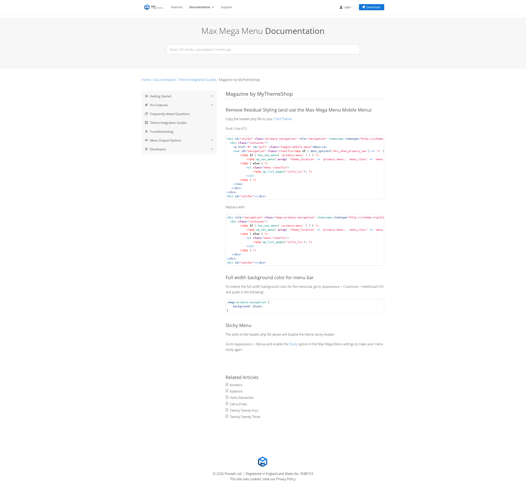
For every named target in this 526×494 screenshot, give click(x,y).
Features (177, 7)
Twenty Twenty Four (244, 410)
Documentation (199, 7)
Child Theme (282, 119)
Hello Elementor (242, 397)
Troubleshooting (161, 131)
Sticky (293, 344)
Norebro (236, 385)
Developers (158, 149)
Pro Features (159, 105)
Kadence (236, 391)
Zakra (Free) (238, 404)
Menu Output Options (165, 140)
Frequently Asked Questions (170, 114)
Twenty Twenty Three (245, 417)
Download (373, 7)
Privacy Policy (285, 479)
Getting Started (160, 96)
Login (347, 7)
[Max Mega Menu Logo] (154, 7)
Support (226, 7)
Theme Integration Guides (168, 123)
